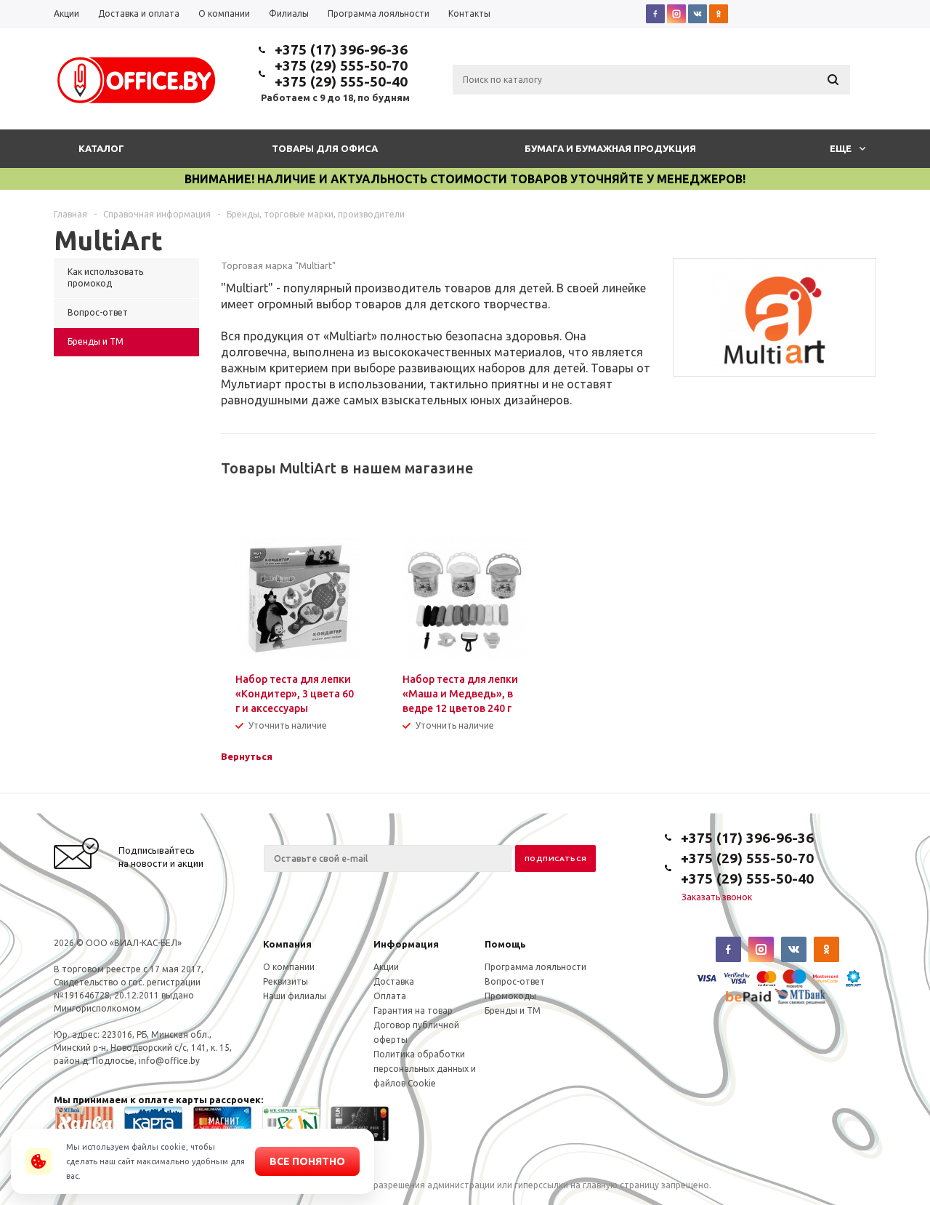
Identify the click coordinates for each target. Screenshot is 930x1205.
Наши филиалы (294, 996)
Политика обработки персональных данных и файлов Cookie (424, 1068)
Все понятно (307, 1161)
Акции (386, 967)
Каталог (101, 148)
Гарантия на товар (413, 1010)
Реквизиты (285, 981)
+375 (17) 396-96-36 (341, 49)
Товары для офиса (325, 148)
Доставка (393, 981)
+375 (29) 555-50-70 (341, 65)
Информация (406, 944)
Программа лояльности (535, 967)
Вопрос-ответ (515, 981)
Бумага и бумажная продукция (610, 148)
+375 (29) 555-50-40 (341, 81)
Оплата (389, 996)
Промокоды (510, 996)
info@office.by (169, 1060)
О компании (289, 967)
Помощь (505, 944)
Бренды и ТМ (513, 1010)
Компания (287, 944)
